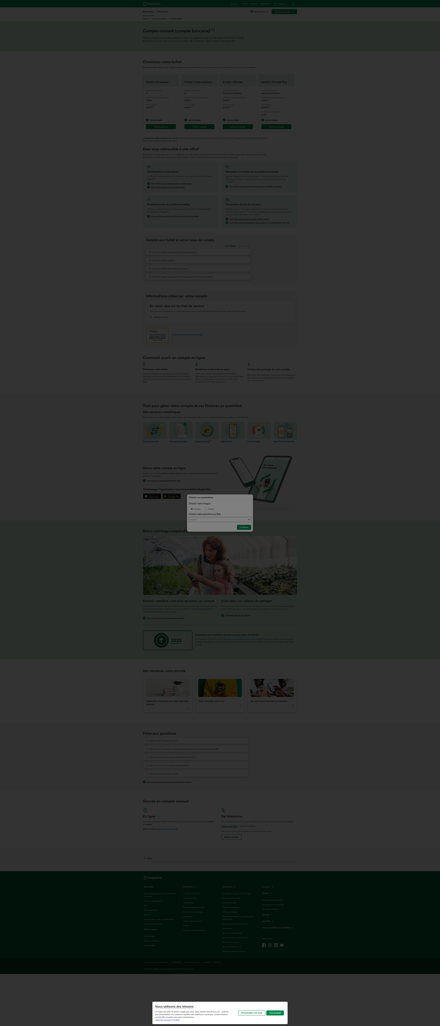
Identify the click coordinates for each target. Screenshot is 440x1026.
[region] (220, 1013)
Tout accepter (275, 1013)
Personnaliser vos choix (251, 1013)
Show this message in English (167, 1020)
